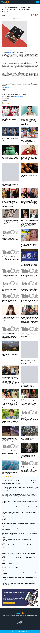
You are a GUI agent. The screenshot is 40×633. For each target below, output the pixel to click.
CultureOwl (29, 51)
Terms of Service (20, 623)
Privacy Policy (20, 622)
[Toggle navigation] (37, 2)
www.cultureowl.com (23, 82)
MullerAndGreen (6, 87)
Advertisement (20, 621)
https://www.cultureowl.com (18, 96)
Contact (20, 620)
